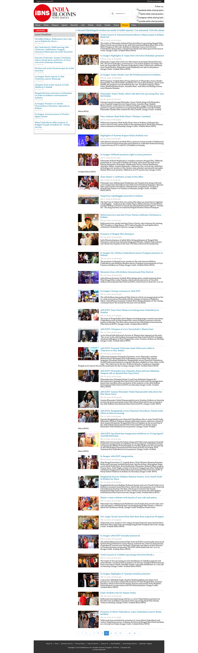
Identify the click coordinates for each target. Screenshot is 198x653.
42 (134, 633)
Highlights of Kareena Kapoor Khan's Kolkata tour (124, 135)
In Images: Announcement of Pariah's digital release (52, 115)
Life (83, 25)
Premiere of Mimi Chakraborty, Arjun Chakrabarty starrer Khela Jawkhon (130, 613)
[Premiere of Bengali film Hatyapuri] (88, 241)
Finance (55, 25)
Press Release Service (130, 644)
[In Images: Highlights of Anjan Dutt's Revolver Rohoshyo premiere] (88, 63)
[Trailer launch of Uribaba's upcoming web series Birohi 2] (88, 562)
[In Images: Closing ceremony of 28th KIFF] (88, 298)
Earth (99, 25)
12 (116, 633)
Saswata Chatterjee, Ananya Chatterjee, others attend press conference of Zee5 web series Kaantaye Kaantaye (53, 60)
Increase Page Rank (99, 650)
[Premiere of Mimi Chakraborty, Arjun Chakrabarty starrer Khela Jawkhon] (88, 619)
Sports (64, 25)
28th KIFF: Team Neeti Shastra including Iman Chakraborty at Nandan (129, 311)
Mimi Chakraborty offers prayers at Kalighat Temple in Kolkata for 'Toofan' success (52, 125)
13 (120, 633)
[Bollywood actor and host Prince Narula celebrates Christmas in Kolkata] (88, 222)
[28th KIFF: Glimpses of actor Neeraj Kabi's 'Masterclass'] (88, 336)
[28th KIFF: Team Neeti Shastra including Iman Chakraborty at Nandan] (88, 317)
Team (56, 644)
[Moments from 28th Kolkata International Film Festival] (88, 279)
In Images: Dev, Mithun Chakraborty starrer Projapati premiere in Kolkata (131, 254)
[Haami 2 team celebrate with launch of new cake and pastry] (88, 505)
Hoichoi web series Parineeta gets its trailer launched (54, 69)
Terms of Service (92, 644)
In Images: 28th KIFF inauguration (116, 456)
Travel (116, 25)
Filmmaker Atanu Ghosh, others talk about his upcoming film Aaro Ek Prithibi (132, 95)
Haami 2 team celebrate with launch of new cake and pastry (128, 497)
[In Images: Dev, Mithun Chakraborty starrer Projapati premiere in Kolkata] (88, 260)
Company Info (125, 648)
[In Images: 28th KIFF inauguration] (88, 463)
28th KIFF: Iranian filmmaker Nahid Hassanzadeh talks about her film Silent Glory (131, 393)
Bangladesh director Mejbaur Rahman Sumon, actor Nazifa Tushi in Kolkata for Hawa (131, 478)
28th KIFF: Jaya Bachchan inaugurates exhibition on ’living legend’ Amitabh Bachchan (132, 434)
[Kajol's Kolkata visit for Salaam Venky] (88, 600)
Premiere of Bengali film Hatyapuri (117, 234)
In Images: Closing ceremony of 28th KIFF (120, 291)
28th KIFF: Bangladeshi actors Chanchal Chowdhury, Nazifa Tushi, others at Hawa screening (131, 412)
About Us (49, 644)
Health (107, 25)
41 (130, 633)
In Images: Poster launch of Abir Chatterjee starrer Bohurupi (49, 77)
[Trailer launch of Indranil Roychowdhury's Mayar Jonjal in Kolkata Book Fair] (88, 42)
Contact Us (104, 644)
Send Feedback (115, 644)
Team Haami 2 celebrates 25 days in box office (121, 176)
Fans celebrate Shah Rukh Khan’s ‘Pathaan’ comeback (125, 116)
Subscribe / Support (145, 644)
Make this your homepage (154, 1)
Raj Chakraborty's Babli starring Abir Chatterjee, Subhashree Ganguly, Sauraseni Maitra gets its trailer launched (53, 49)
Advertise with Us (67, 644)
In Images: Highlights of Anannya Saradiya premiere (125, 573)
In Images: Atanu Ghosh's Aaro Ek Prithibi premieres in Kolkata (130, 74)
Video (133, 25)
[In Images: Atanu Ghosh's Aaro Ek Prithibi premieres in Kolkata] (88, 82)
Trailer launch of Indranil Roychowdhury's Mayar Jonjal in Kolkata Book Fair (132, 36)
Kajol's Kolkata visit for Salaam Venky (118, 592)
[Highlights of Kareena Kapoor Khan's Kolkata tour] (88, 143)
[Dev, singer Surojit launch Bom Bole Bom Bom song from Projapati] (88, 524)
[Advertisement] (105, 639)
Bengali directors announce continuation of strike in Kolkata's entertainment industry (53, 95)
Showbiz (74, 25)
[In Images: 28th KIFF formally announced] (88, 543)
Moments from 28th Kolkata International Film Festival (126, 272)
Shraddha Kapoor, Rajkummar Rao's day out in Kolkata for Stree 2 (53, 40)
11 (111, 633)
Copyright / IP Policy (112, 648)
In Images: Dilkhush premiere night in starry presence (126, 154)
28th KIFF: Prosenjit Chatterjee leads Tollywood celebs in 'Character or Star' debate (127, 349)
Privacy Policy (80, 644)
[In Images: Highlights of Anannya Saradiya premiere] (88, 581)
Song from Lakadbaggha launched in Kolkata (121, 195)
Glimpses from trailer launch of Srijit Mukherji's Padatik (52, 86)
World (90, 25)
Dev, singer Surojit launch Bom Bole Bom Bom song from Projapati (132, 516)
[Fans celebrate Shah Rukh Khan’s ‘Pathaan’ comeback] (88, 124)
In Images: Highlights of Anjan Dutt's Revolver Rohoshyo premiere (132, 55)
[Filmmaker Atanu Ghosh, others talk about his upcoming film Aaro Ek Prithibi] (88, 101)
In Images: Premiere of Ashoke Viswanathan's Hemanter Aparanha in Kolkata (52, 106)
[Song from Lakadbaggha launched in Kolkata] (88, 203)
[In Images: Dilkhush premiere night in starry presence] (88, 162)
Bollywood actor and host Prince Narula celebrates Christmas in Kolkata (130, 216)
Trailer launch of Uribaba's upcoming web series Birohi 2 (127, 554)
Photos (125, 25)
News (46, 25)
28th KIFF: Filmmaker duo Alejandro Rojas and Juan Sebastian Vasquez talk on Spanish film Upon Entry (129, 372)
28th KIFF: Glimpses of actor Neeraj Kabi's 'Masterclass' (127, 329)
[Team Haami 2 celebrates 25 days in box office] (88, 184)
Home (37, 25)
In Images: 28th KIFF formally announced (120, 535)
